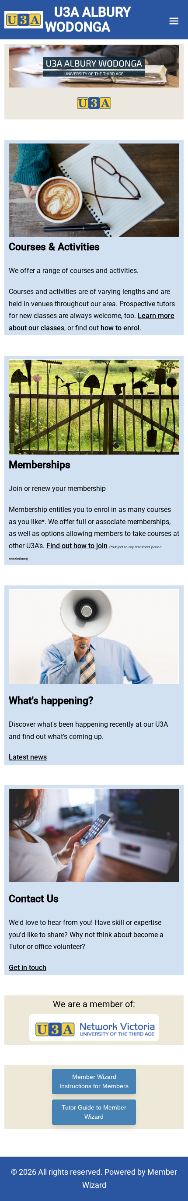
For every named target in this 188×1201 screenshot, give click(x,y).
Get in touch (27, 967)
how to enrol (120, 328)
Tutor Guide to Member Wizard (94, 1112)
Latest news (28, 757)
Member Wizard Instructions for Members (94, 1081)
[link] (23, 19)
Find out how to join (77, 546)
